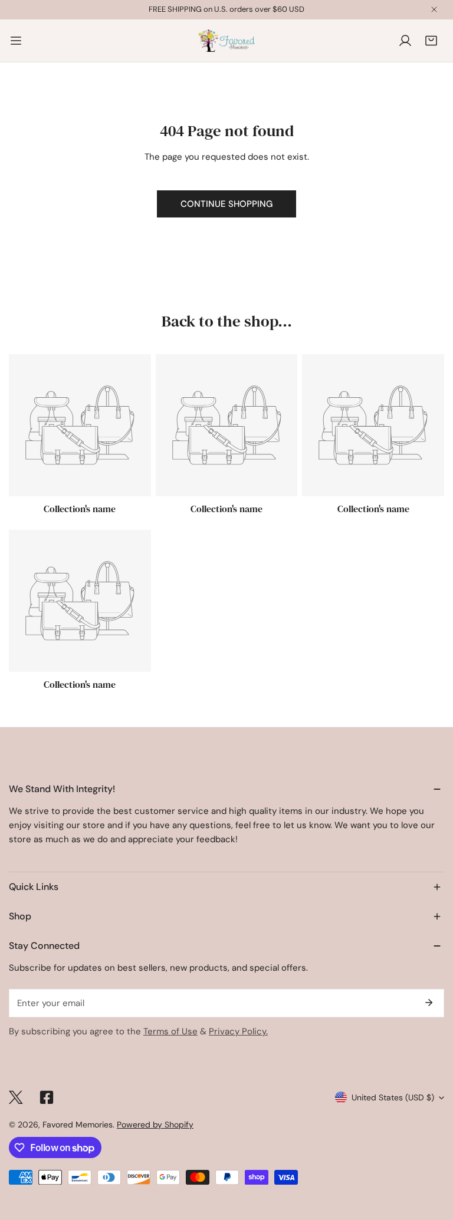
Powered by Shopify (155, 1124)
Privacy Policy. (238, 1031)
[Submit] (429, 1002)
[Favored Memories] (226, 40)
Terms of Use (170, 1031)
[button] (431, 41)
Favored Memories (77, 1124)
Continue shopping (226, 204)
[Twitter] (16, 1097)
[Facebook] (46, 1097)
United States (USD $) (393, 1097)
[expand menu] (16, 41)
